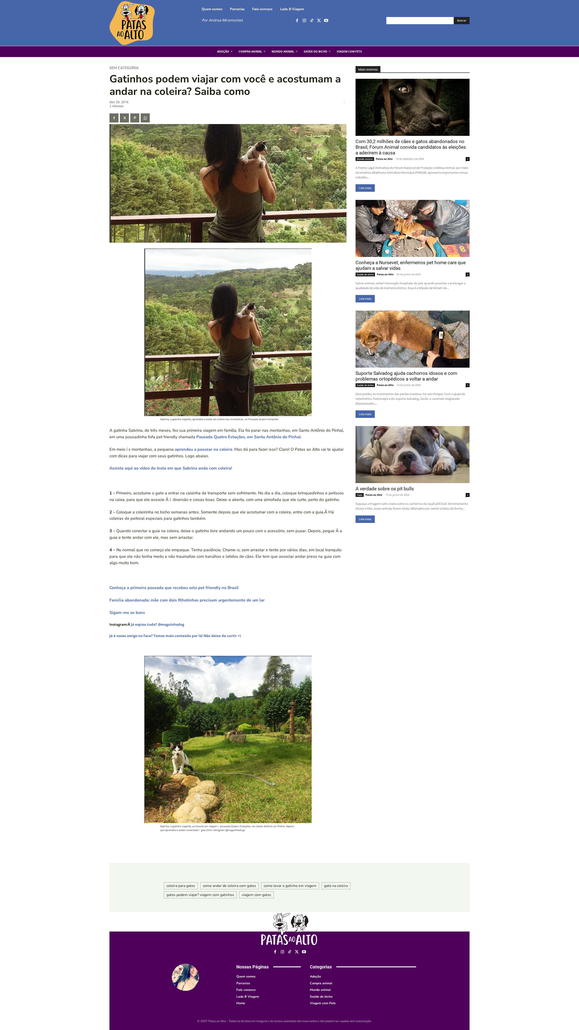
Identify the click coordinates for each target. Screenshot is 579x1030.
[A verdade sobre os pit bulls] (413, 454)
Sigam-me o (121, 612)
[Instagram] (304, 21)
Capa (359, 494)
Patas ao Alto (384, 158)
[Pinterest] (134, 117)
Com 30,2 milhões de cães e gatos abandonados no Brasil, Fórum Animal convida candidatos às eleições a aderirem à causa (411, 147)
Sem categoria (124, 68)
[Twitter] (319, 21)
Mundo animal (365, 158)
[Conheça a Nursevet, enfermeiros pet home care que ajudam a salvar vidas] (413, 228)
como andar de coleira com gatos (229, 885)
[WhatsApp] (145, 117)
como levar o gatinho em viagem (290, 885)
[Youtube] (326, 21)
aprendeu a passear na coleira (203, 449)
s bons (139, 612)
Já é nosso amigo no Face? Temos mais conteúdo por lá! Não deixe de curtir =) (175, 635)
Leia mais (365, 188)
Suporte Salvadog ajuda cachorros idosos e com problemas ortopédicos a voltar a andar (406, 376)
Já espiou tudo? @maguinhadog (157, 624)
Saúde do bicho (365, 274)
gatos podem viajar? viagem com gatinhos (200, 894)
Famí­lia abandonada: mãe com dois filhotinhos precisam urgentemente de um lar (187, 600)
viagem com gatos (256, 894)
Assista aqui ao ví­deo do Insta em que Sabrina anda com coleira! (170, 468)
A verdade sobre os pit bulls (385, 488)
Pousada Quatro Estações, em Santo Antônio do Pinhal (248, 437)
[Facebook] (297, 21)
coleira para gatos (180, 885)
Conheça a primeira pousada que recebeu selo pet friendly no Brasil (174, 587)
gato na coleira (336, 885)
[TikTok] (311, 21)
